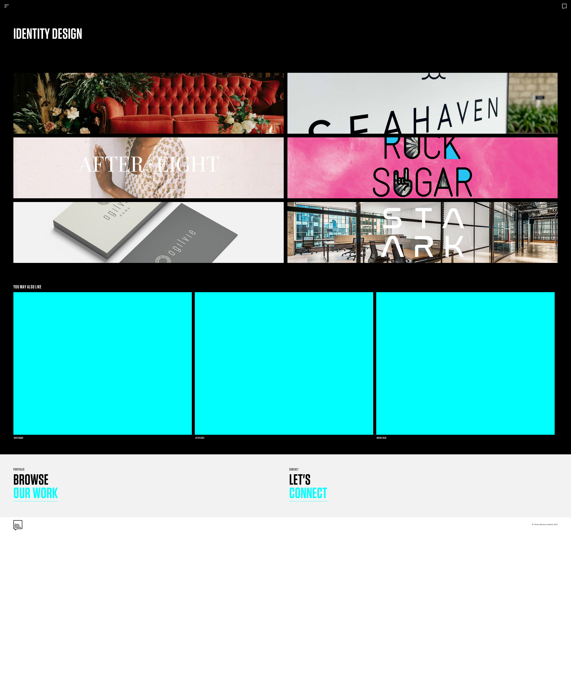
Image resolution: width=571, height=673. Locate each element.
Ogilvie (148, 232)
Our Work (35, 492)
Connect (308, 492)
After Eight (148, 167)
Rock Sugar (422, 167)
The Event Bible (148, 103)
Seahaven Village (422, 103)
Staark (422, 232)
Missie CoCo (19, 437)
